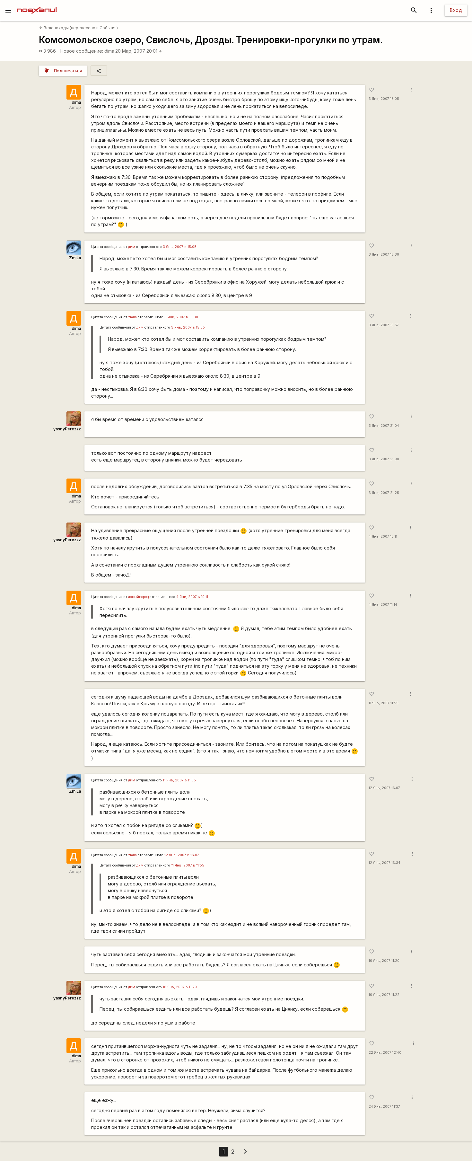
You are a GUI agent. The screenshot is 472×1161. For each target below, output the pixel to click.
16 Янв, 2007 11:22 (384, 995)
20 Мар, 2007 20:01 (138, 51)
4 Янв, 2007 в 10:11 (192, 597)
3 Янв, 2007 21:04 (384, 426)
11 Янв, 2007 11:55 (383, 703)
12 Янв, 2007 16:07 (384, 788)
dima (109, 51)
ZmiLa (75, 257)
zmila (132, 317)
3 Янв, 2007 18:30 (384, 254)
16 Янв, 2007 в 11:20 (180, 987)
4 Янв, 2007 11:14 (383, 604)
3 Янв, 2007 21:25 (384, 493)
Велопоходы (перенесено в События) (78, 27)
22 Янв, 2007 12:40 (385, 1053)
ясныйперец (138, 597)
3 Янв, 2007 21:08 (384, 459)
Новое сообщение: (81, 51)
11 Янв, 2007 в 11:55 (179, 780)
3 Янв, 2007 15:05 (384, 99)
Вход (456, 10)
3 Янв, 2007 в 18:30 (181, 317)
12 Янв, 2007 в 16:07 (181, 855)
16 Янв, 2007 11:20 (384, 961)
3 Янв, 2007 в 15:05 (180, 247)
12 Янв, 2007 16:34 (384, 863)
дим (131, 247)
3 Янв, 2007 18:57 (384, 325)
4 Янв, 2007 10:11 (383, 536)
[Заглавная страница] (37, 4)
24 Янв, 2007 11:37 (384, 1106)
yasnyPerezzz (67, 429)
